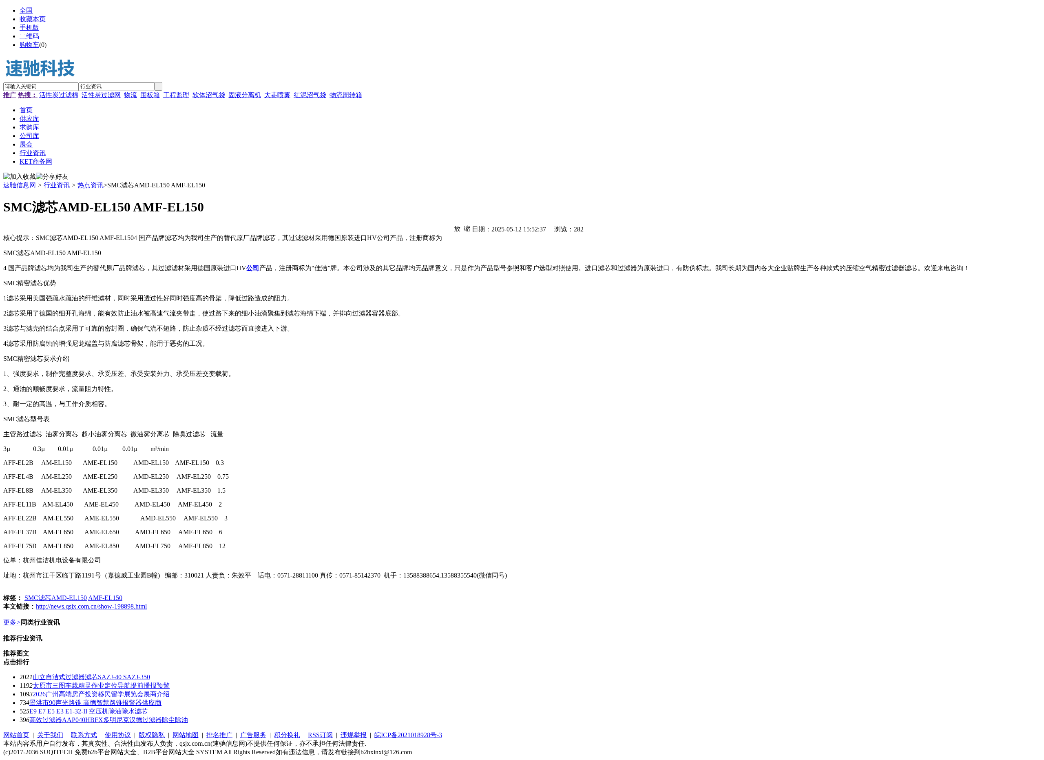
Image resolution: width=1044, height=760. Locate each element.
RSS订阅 (320, 734)
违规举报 (354, 734)
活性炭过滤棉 (58, 94)
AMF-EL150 (105, 597)
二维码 (29, 36)
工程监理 (176, 94)
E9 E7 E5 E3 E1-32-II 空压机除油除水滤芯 (88, 711)
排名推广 (219, 734)
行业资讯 (57, 185)
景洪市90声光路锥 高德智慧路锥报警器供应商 (95, 702)
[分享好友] (52, 177)
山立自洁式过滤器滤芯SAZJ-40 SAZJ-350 (91, 676)
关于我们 (50, 734)
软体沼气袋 (208, 94)
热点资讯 (90, 185)
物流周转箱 (346, 94)
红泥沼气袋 (310, 94)
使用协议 (118, 734)
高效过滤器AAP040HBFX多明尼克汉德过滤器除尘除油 (108, 719)
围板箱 (150, 94)
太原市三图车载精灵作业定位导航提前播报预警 (101, 685)
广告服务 (253, 734)
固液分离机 (244, 94)
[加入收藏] (19, 177)
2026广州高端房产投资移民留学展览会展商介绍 (101, 694)
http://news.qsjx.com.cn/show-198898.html (91, 606)
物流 (130, 94)
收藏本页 (33, 19)
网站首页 (16, 734)
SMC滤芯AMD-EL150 (55, 597)
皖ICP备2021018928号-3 (408, 734)
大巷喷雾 (277, 94)
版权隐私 (152, 734)
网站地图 (186, 734)
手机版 (29, 27)
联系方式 (84, 734)
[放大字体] (457, 228)
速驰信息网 (19, 185)
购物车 (29, 44)
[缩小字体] (467, 228)
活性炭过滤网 (101, 94)
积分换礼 (287, 734)
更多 (12, 622)
